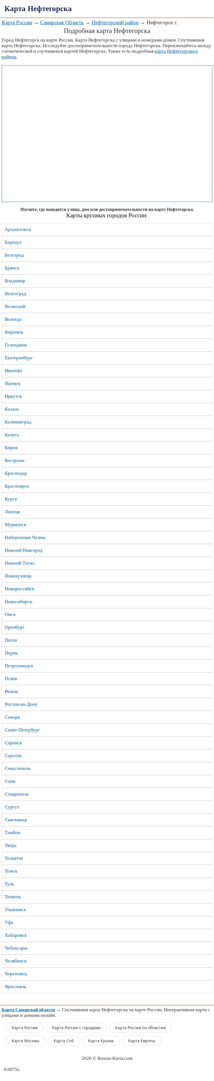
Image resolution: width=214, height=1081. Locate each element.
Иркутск (13, 396)
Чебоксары (16, 948)
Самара (12, 717)
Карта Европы (141, 1040)
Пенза (11, 640)
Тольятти (14, 858)
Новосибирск (18, 601)
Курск (11, 499)
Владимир (15, 280)
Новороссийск (19, 588)
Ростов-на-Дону (21, 704)
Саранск (13, 742)
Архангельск (18, 229)
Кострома (15, 460)
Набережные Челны (25, 537)
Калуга (12, 434)
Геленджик (16, 345)
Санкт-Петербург (22, 730)
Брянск (12, 268)
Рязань (11, 691)
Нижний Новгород (24, 550)
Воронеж (14, 332)
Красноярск (17, 486)
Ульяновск (15, 909)
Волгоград (15, 293)
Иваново (13, 370)
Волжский (15, 306)
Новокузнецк (18, 576)
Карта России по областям (140, 1027)
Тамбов (12, 832)
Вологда (13, 319)
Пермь (11, 653)
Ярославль (15, 986)
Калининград (18, 422)
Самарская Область (62, 22)
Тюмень (13, 896)
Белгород (14, 255)
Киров (11, 447)
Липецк (12, 511)
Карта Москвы (25, 1040)
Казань (12, 409)
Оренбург (15, 627)
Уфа (9, 922)
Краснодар (16, 473)
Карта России (17, 22)
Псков (11, 678)
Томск (11, 871)
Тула (9, 884)
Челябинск (15, 961)
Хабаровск (16, 935)
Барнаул (13, 242)
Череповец (16, 973)
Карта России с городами (76, 1027)
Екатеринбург (19, 357)
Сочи (10, 781)
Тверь (10, 845)
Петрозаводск (19, 665)
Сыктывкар (16, 819)
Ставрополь (17, 794)
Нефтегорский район (115, 22)
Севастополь (18, 768)
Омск (10, 614)
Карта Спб (64, 1040)
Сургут (12, 807)
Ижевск (12, 383)
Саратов (13, 755)
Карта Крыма (101, 1040)
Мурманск (15, 524)
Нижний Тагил (19, 563)
